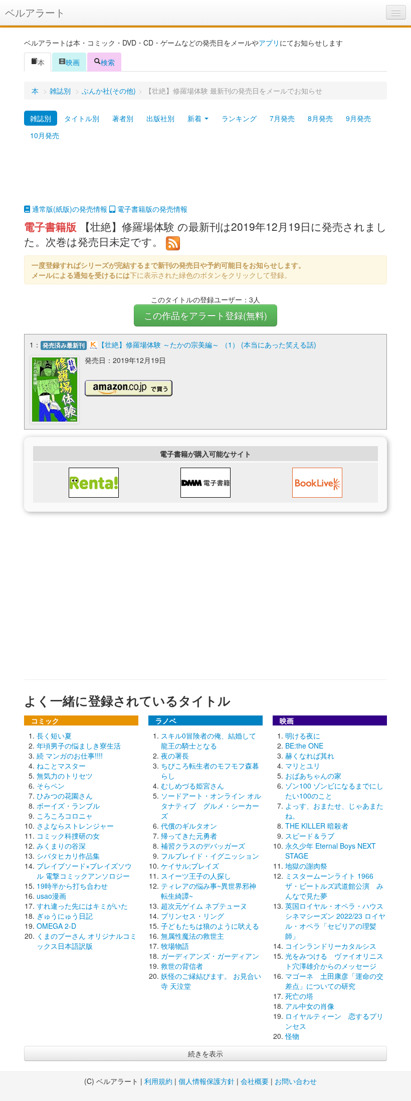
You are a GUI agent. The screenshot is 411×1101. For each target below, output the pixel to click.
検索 (108, 62)
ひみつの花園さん (65, 796)
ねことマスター (61, 766)
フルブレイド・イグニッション (210, 856)
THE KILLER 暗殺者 (316, 826)
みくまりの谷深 (61, 846)
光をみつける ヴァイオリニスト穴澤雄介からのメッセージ (334, 961)
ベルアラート (35, 12)
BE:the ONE (304, 746)
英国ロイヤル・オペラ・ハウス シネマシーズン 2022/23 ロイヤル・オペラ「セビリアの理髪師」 (337, 921)
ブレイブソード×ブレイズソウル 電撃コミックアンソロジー (84, 871)
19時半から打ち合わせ (72, 886)
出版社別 (160, 118)
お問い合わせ (296, 1081)
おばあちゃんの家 (313, 776)
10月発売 (44, 135)
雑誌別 (60, 91)
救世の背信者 (182, 966)
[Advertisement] (205, 179)
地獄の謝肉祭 (306, 866)
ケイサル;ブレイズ (190, 866)
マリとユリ (302, 766)
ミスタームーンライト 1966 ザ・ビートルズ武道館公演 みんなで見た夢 (334, 886)
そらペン (51, 786)
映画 (73, 62)
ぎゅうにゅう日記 (65, 916)
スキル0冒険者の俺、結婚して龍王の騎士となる (208, 740)
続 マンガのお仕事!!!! (70, 756)
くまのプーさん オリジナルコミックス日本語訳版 (87, 941)
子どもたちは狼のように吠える (210, 926)
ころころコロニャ (65, 816)
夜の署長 (175, 756)
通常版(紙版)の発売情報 (68, 209)
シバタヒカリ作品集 (68, 856)
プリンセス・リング (192, 916)
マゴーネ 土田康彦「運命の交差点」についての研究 (334, 981)
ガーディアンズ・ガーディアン (210, 956)
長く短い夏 (54, 735)
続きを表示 (205, 1053)
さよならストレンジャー (75, 826)
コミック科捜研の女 (68, 836)
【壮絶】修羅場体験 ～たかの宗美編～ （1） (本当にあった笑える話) (207, 344)
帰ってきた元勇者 (189, 836)
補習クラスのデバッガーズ (203, 846)
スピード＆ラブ (309, 836)
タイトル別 (81, 118)
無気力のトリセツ (65, 776)
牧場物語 (175, 946)
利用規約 (158, 1081)
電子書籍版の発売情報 (151, 209)
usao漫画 (51, 896)
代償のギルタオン (189, 826)
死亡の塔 (299, 996)
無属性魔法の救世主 (192, 936)
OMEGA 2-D (56, 926)
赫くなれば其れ (309, 756)
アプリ (269, 43)
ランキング (239, 118)
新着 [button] (195, 118)
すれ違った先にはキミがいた (82, 906)
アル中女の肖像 (309, 1006)
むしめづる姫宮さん (192, 786)
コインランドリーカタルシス (330, 946)
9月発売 (358, 118)
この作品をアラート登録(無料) (205, 315)
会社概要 (255, 1081)
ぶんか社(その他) (109, 91)
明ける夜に (302, 735)
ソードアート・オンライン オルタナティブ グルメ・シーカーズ (211, 806)
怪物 (292, 1036)
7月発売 (282, 118)
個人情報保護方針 (206, 1081)
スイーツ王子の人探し (196, 876)
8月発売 (320, 118)
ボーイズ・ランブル (68, 806)
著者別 (122, 118)
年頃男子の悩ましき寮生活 (79, 746)
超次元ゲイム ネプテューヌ (204, 906)
